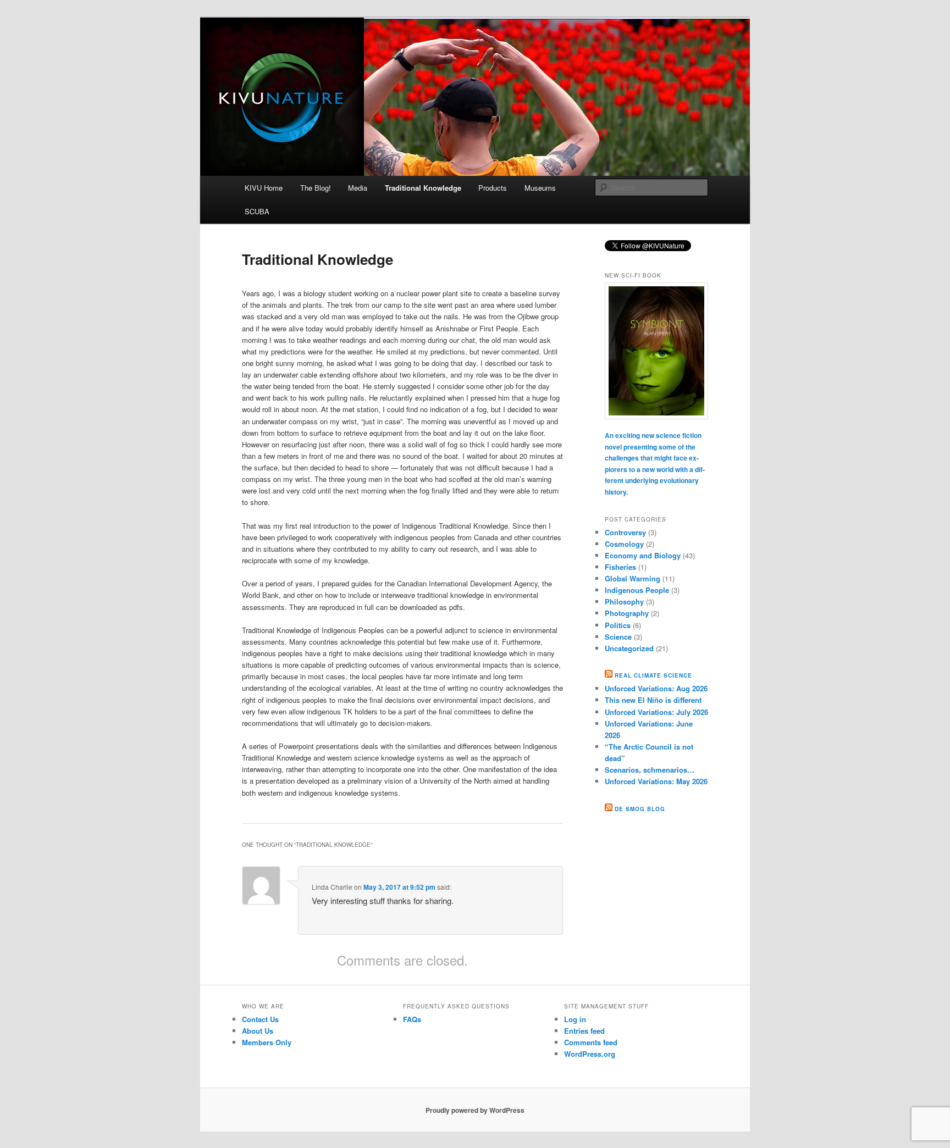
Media (357, 187)
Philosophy (624, 601)
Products (492, 187)
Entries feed (584, 1030)
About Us (257, 1030)
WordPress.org (589, 1054)
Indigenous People (637, 590)
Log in (575, 1019)
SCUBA (257, 211)
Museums (540, 187)
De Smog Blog (640, 809)
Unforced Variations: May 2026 (656, 781)
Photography (627, 613)
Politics (618, 625)
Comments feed (590, 1042)
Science (618, 636)
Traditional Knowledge (423, 187)
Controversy (625, 532)
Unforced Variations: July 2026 (656, 712)
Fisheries (620, 567)
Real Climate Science (653, 675)
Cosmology (624, 544)
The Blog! (315, 187)
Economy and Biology (643, 555)
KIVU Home (264, 187)
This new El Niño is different (653, 700)
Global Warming (632, 578)
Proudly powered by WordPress (475, 1110)
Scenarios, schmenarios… (649, 769)
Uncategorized (629, 648)
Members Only (266, 1042)
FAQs (412, 1019)
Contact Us (260, 1019)
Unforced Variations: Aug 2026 (656, 688)
